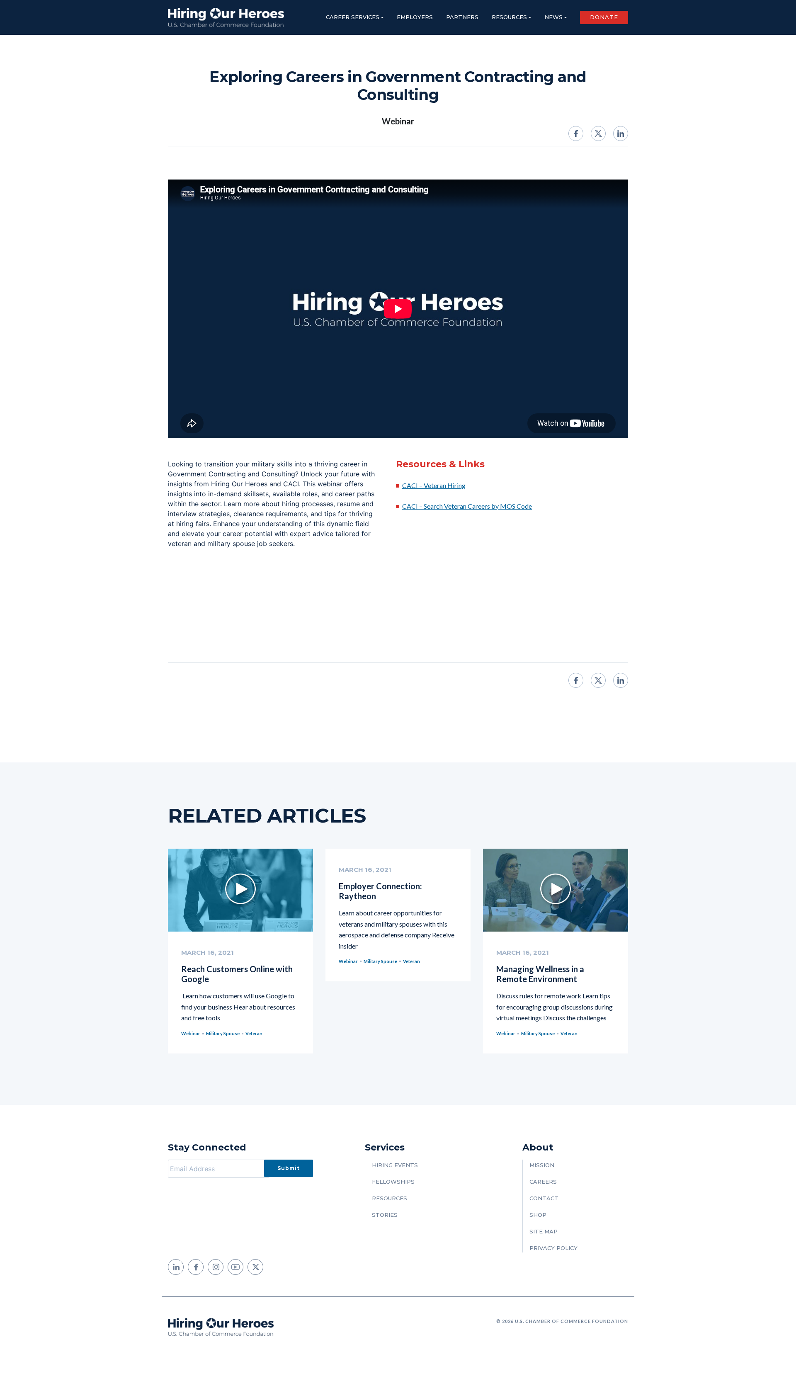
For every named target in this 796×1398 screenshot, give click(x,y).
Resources (509, 17)
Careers (543, 1181)
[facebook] (196, 1267)
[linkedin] (176, 1267)
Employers (415, 17)
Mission (541, 1165)
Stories (385, 1214)
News (553, 17)
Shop (537, 1214)
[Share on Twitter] (598, 133)
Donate (604, 17)
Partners (462, 17)
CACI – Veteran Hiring (434, 485)
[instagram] (215, 1267)
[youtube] (235, 1267)
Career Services (352, 17)
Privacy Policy (553, 1248)
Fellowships (393, 1181)
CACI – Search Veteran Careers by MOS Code (467, 506)
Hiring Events (395, 1165)
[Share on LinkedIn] (620, 133)
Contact (543, 1198)
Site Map (543, 1231)
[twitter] (255, 1267)
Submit (288, 1168)
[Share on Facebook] (576, 133)
